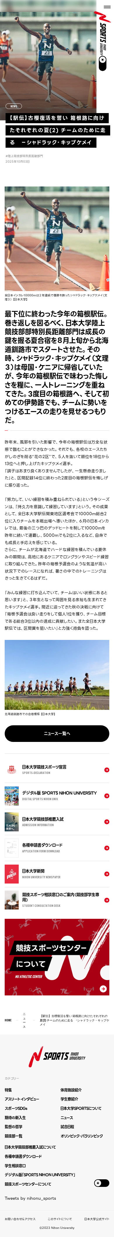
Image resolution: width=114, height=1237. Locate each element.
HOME (8, 1020)
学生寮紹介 (69, 1099)
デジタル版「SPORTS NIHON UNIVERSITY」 (40, 1175)
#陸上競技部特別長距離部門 (24, 156)
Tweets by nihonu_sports (30, 1198)
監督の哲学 (13, 1127)
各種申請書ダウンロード (23, 1156)
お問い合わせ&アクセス (20, 1219)
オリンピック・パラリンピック (82, 1136)
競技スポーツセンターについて (28, 1184)
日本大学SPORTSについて (81, 1108)
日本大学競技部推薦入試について (30, 1147)
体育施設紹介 (71, 1090)
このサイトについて (60, 1219)
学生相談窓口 (15, 1166)
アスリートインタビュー (22, 1099)
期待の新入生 (15, 1118)
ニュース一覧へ (57, 733)
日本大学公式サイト (96, 1219)
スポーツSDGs (16, 1108)
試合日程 (67, 1127)
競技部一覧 (13, 1136)
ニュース (24, 1020)
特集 (8, 1090)
